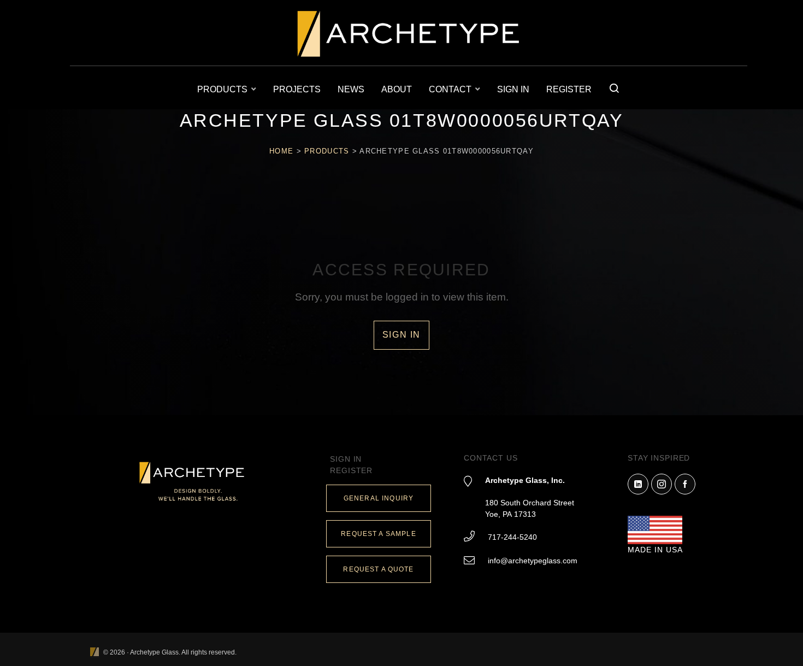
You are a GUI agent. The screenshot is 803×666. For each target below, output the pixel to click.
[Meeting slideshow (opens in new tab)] (94, 652)
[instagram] (661, 484)
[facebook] (685, 484)
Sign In (401, 334)
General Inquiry (379, 498)
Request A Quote (378, 569)
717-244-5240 (512, 537)
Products (326, 151)
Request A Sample (378, 534)
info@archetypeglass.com (532, 560)
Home (281, 151)
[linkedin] (638, 484)
